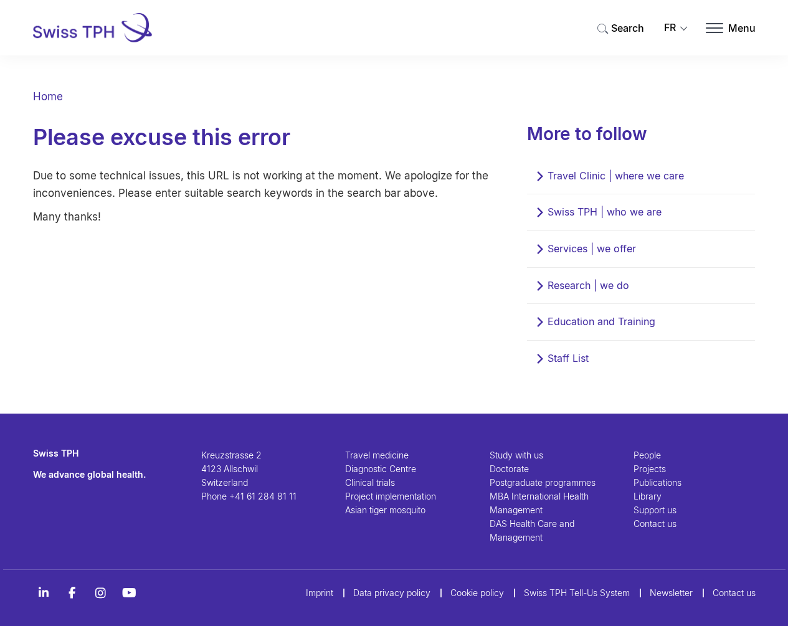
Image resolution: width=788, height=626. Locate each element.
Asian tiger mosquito (385, 510)
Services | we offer (592, 248)
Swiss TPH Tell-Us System (577, 592)
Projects (650, 468)
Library (648, 496)
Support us (655, 510)
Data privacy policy (391, 592)
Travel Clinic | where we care (616, 175)
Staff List (568, 358)
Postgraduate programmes (543, 482)
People (647, 455)
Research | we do (588, 285)
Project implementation (390, 496)
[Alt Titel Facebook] (72, 593)
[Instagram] (101, 593)
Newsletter (671, 592)
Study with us (516, 455)
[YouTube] (129, 593)
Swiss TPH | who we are (605, 212)
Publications (657, 482)
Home (48, 96)
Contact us (655, 523)
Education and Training (601, 321)
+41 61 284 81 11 (263, 496)
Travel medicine (377, 455)
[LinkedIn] (43, 593)
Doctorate (509, 468)
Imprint (319, 592)
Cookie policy (477, 592)
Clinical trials (370, 482)
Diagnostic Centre (380, 468)
